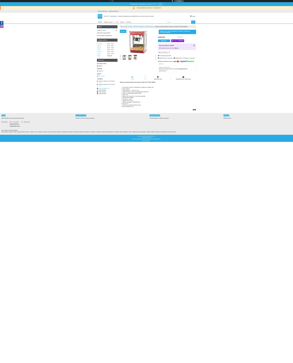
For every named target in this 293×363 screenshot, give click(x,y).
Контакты (128, 22)
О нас (116, 22)
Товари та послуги (127, 26)
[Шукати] (193, 22)
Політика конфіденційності (154, 138)
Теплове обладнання (138, 26)
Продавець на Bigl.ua (146, 137)
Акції (160, 4)
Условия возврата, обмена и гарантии (159, 118)
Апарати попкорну (149, 26)
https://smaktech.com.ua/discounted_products (13, 118)
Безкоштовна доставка (165, 55)
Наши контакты (227, 118)
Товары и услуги (108, 22)
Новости (122, 22)
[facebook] (193, 110)
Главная (100, 22)
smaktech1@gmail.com (104, 88)
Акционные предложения (103, 33)
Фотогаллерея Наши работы (104, 35)
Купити (165, 40)
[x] (195, 110)
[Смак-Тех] (100, 16)
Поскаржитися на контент (142, 138)
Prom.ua (154, 136)
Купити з (175, 40)
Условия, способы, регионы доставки (85, 118)
